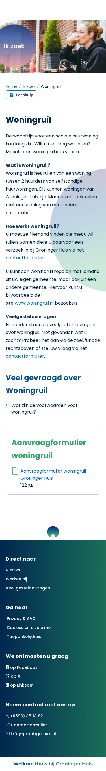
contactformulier (25, 258)
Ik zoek (29, 86)
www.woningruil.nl (34, 303)
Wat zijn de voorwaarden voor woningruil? (44, 408)
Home (12, 86)
